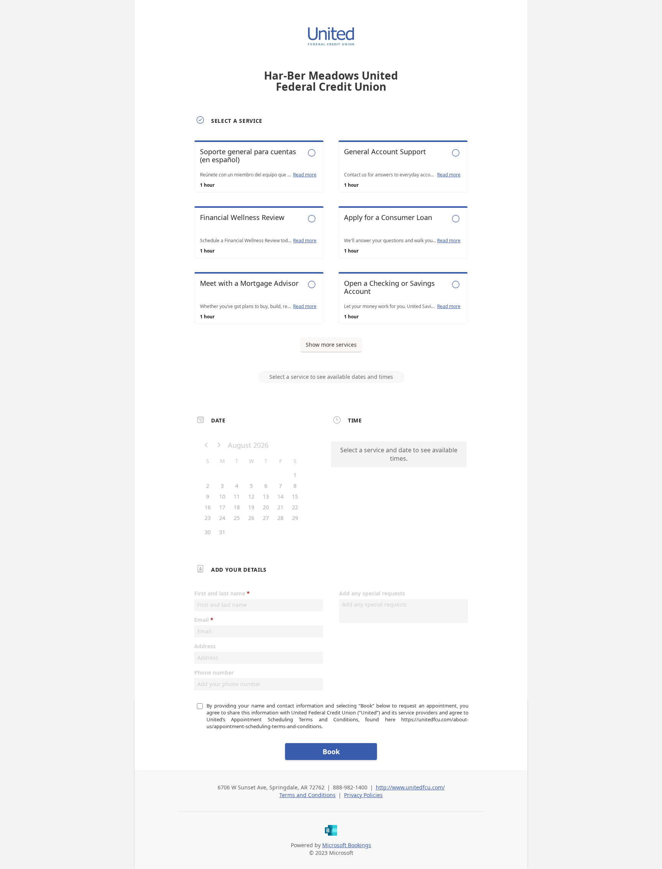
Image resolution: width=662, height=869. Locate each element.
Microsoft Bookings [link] (346, 845)
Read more (304, 175)
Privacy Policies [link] (363, 795)
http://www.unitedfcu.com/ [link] (410, 787)
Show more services (331, 344)
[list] (331, 239)
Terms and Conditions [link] (307, 795)
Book (331, 751)
